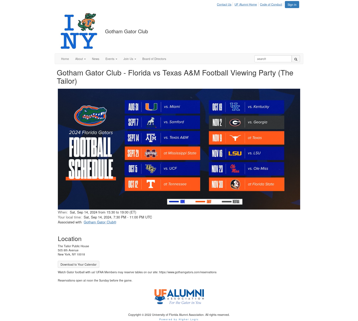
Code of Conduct (271, 4)
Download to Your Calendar (78, 264)
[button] (80, 59)
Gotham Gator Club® (100, 222)
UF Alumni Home (246, 4)
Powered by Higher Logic (179, 319)
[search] (296, 58)
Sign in (292, 4)
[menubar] (250, 3)
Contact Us (224, 4)
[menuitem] (225, 3)
